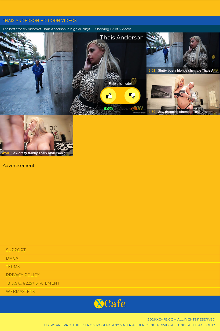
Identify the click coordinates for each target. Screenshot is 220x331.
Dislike (131, 95)
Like (108, 95)
